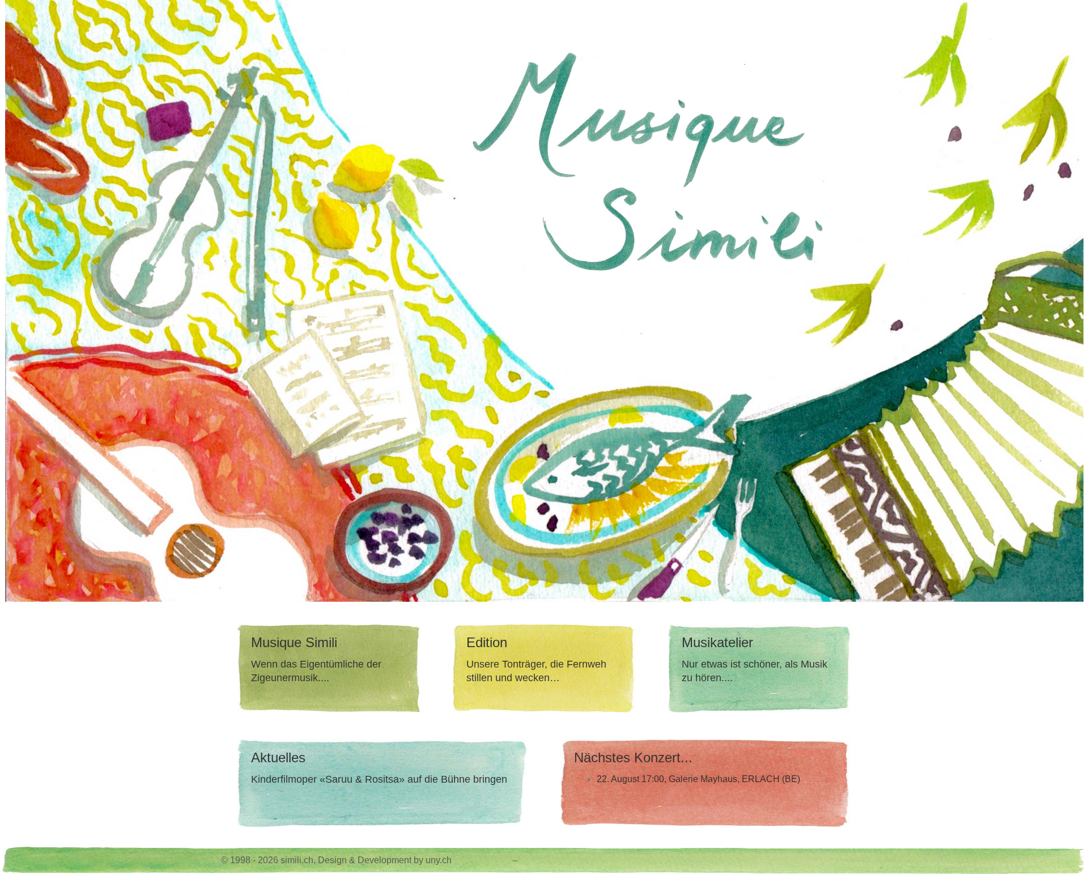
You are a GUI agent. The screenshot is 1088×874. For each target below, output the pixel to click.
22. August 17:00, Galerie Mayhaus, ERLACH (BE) (698, 779)
